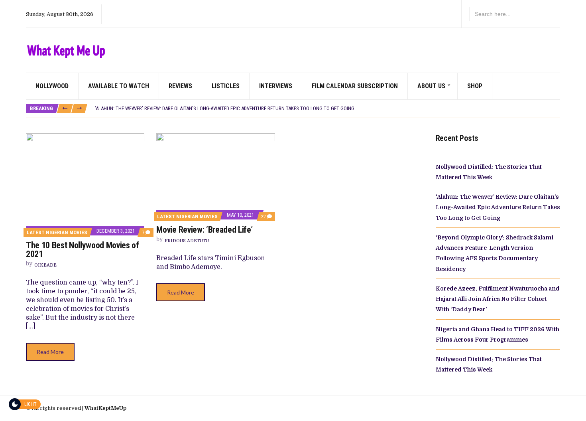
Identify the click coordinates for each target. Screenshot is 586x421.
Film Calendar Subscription (355, 86)
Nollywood (52, 86)
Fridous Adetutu (187, 240)
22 (266, 216)
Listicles (226, 86)
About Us (431, 86)
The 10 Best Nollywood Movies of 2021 (82, 249)
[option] (327, 108)
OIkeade (45, 265)
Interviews (275, 86)
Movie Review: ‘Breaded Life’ (205, 230)
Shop (474, 86)
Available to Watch (118, 86)
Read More (50, 351)
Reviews (180, 86)
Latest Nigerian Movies (57, 232)
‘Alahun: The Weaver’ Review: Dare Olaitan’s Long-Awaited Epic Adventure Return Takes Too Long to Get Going (224, 108)
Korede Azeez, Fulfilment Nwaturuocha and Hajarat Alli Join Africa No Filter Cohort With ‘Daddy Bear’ (498, 299)
